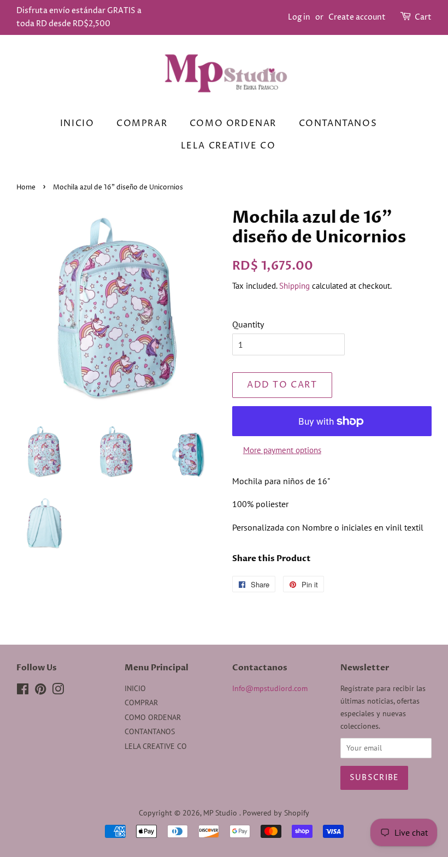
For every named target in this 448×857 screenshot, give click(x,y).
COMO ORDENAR (233, 123)
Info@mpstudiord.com (270, 688)
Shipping (294, 286)
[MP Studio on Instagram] (58, 691)
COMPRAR (141, 123)
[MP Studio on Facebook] (22, 691)
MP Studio (221, 813)
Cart (423, 17)
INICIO (77, 123)
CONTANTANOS (338, 123)
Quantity (248, 324)
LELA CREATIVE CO (228, 146)
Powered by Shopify (276, 813)
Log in (299, 17)
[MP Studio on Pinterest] (40, 691)
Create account (357, 17)
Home (26, 187)
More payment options (282, 450)
